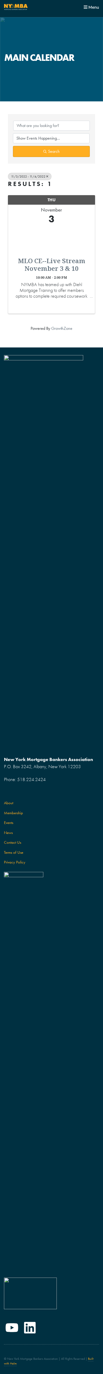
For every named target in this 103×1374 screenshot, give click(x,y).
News (8, 832)
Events (8, 822)
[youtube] (12, 1328)
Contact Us (12, 842)
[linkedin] (30, 1328)
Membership (13, 813)
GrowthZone (61, 328)
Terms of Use (13, 852)
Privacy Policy (14, 862)
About (8, 803)
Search (54, 151)
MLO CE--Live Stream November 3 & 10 (51, 264)
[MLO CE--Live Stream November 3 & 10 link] (51, 239)
